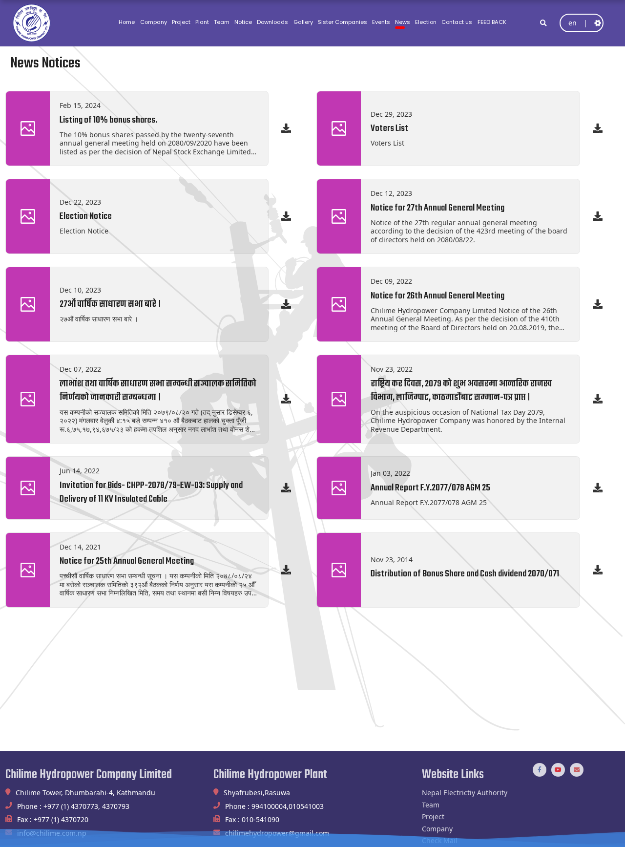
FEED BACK (492, 22)
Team (221, 22)
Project (181, 22)
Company (153, 22)
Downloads (272, 22)
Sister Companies (342, 22)
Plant (202, 22)
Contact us (456, 22)
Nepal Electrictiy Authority (464, 792)
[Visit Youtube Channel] (558, 770)
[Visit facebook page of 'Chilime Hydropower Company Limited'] (539, 770)
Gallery (303, 22)
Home (127, 22)
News (402, 22)
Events (381, 22)
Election (426, 22)
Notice (243, 22)
